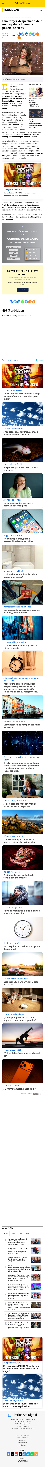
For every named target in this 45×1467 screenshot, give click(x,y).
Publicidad (22, 1440)
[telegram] (28, 1454)
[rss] (36, 1454)
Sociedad (12, 9)
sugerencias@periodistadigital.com (23, 1428)
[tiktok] (20, 1454)
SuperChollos (32, 249)
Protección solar (13, 258)
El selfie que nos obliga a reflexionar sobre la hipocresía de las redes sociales (35, 123)
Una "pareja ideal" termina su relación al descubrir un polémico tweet (35, 102)
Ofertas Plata (31, 255)
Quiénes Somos (22, 1442)
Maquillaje (13, 250)
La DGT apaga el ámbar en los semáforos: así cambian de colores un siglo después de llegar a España (18, 1250)
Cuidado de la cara (13, 247)
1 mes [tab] (20, 1233)
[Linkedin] (26, 34)
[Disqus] (22, 1127)
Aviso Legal (22, 1433)
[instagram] (24, 1454)
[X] (12, 1454)
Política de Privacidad (22, 1435)
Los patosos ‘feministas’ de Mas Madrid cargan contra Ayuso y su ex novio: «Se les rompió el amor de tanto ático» (19, 1277)
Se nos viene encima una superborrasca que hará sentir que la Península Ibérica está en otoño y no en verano (18, 1286)
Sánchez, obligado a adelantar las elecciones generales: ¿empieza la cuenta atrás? (18, 1259)
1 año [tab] (27, 1233)
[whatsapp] (32, 1454)
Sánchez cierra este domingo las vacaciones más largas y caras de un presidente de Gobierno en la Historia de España (19, 1268)
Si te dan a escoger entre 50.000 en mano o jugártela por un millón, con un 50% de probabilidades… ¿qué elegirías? (19, 1325)
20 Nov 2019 (6, 36)
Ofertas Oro (31, 252)
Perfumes (13, 256)
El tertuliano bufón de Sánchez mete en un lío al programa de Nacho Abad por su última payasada (18, 1295)
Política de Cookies (22, 1438)
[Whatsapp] (30, 34)
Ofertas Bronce (32, 258)
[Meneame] (37, 34)
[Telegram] (34, 34)
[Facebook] (19, 34)
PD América (6, 34)
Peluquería (13, 253)
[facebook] (8, 1454)
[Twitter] (22, 34)
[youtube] (16, 1454)
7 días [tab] (13, 1233)
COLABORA (22, 290)
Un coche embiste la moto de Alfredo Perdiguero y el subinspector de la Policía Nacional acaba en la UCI (17, 1241)
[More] (19, 37)
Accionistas (22, 1445)
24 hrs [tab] (6, 1233)
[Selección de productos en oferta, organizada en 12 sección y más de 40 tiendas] (22, 226)
